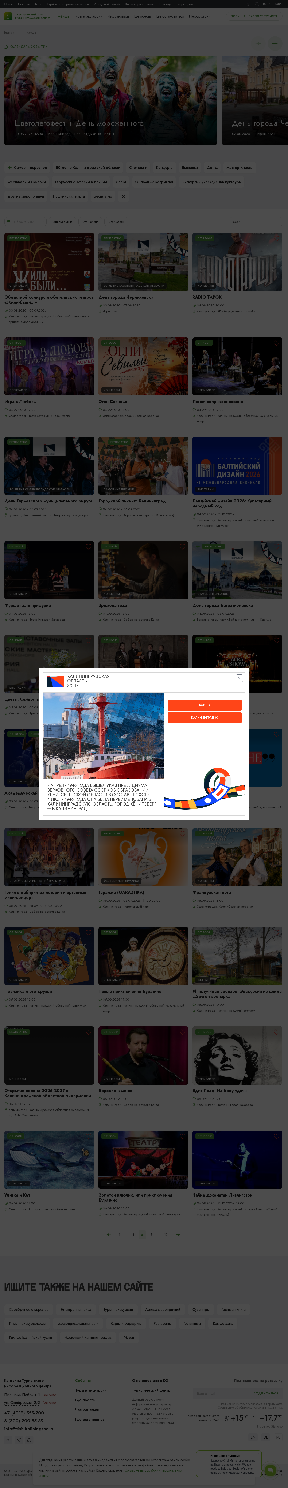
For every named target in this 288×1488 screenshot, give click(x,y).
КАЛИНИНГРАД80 (204, 717)
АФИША (205, 705)
